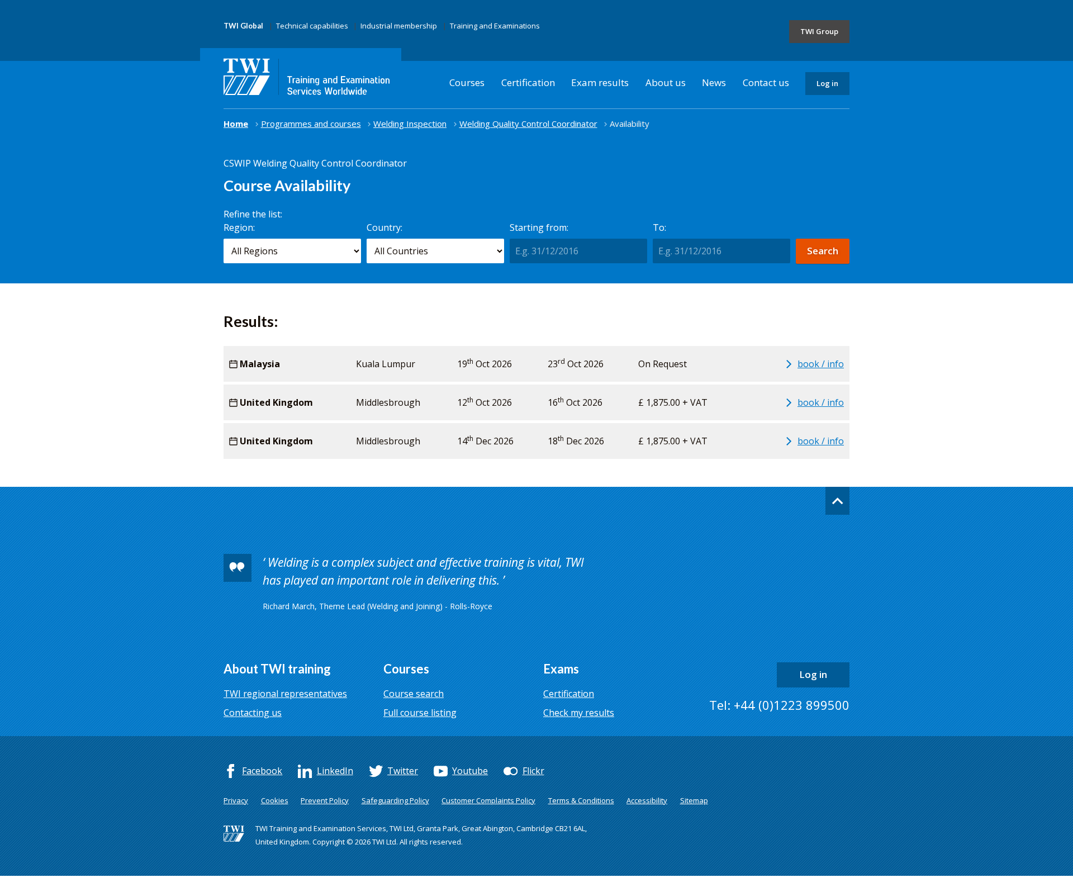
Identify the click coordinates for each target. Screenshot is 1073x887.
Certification (528, 82)
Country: (384, 227)
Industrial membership (398, 26)
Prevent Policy (325, 800)
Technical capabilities (312, 26)
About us (665, 82)
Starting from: (539, 227)
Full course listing (420, 712)
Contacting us (253, 712)
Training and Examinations (495, 26)
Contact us (766, 82)
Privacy (236, 800)
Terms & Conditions (581, 800)
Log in (827, 83)
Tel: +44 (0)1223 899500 (779, 704)
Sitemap (694, 800)
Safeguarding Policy (395, 800)
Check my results (578, 712)
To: (659, 227)
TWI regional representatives (285, 693)
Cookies (274, 800)
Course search (413, 693)
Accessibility (646, 800)
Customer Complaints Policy (488, 800)
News (714, 82)
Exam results (600, 82)
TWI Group (819, 31)
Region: (239, 227)
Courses (467, 82)
